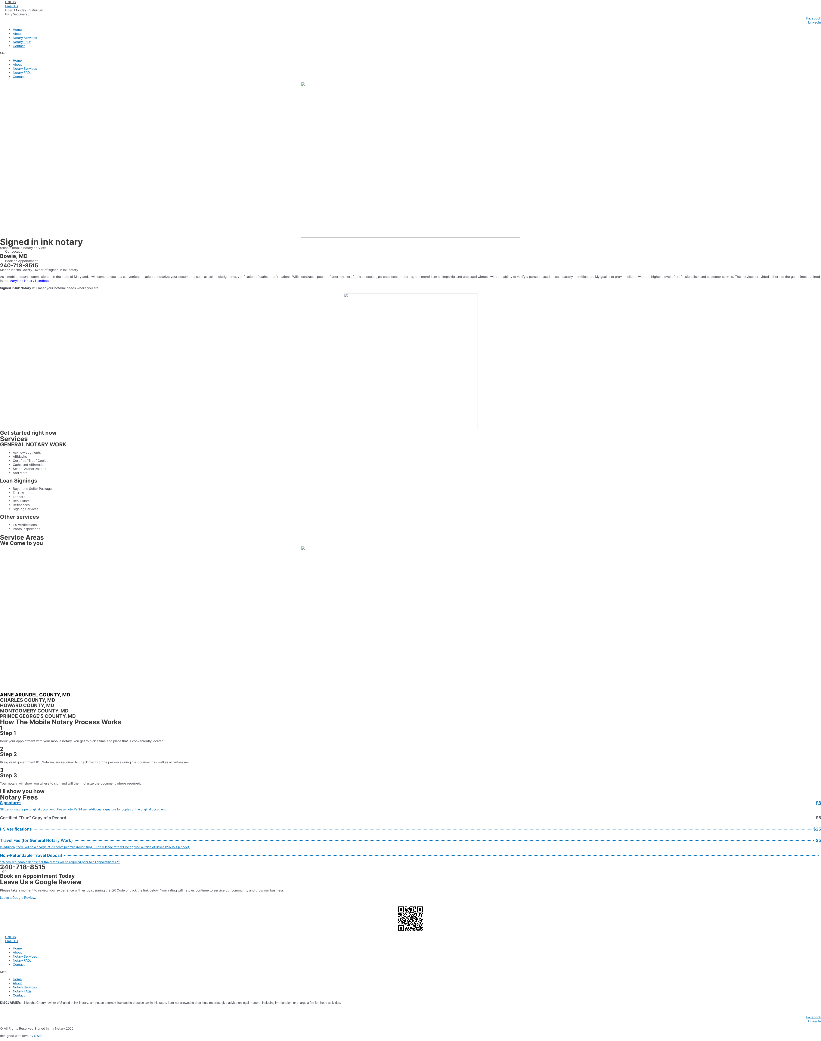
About (17, 34)
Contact (19, 46)
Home (17, 30)
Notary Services (25, 38)
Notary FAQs (22, 42)
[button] (410, 53)
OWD (38, 1036)
